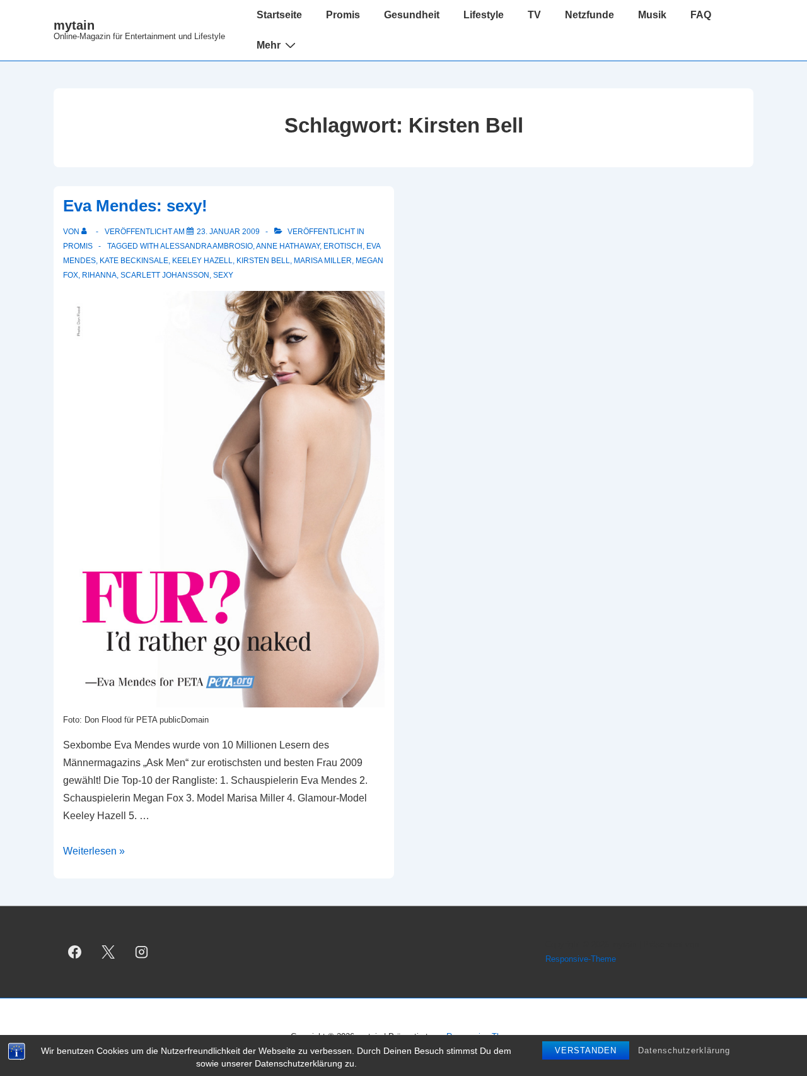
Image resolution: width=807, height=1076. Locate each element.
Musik (652, 14)
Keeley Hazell (202, 260)
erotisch (343, 246)
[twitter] (108, 952)
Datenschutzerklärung (684, 1050)
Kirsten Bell (263, 260)
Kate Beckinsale (134, 260)
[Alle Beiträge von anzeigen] (86, 231)
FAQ (700, 14)
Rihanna (99, 275)
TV (534, 14)
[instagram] (142, 952)
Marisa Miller (323, 260)
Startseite (279, 14)
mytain (74, 25)
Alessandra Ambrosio (206, 246)
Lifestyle (483, 14)
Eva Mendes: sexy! (135, 205)
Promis (343, 14)
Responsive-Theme (580, 959)
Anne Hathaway (288, 246)
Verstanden (586, 1050)
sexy (223, 275)
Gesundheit (411, 14)
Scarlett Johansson (164, 275)
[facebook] (75, 952)
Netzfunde (589, 14)
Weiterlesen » (94, 851)
